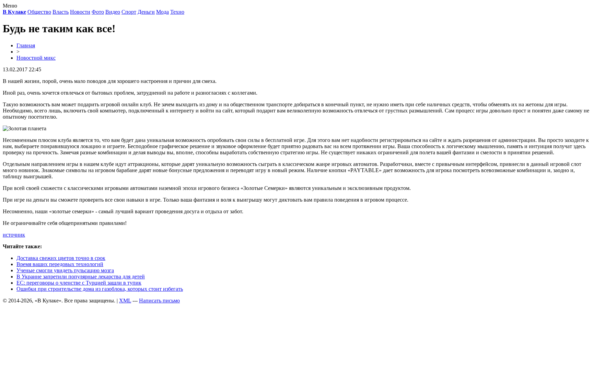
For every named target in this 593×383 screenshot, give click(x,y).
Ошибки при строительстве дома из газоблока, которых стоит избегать (99, 289)
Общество (39, 12)
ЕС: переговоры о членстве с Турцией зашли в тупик (78, 283)
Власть (61, 12)
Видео (112, 12)
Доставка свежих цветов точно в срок (60, 258)
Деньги (146, 12)
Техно (177, 12)
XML (125, 300)
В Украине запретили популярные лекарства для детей (80, 276)
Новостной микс (36, 58)
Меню (10, 6)
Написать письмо (159, 300)
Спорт (128, 12)
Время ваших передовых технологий (59, 264)
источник (14, 235)
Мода (162, 12)
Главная (25, 45)
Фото (98, 12)
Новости (80, 12)
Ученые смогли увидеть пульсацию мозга (65, 270)
